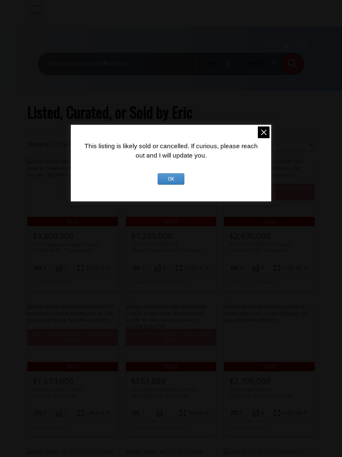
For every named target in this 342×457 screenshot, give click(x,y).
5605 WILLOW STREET (58, 392)
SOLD (300, 46)
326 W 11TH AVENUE (166, 247)
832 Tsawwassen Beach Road (66, 247)
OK (171, 179)
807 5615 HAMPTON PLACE (260, 247)
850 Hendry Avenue (260, 392)
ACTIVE (275, 46)
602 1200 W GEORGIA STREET (164, 392)
